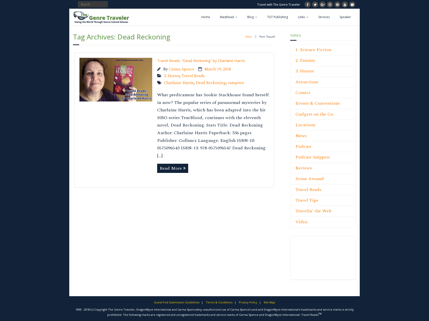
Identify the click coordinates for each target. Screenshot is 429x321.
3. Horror (171, 76)
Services (324, 17)
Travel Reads (193, 76)
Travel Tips (306, 200)
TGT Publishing (277, 17)
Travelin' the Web (313, 211)
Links (301, 17)
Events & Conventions (317, 103)
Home (205, 17)
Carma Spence (181, 69)
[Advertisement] (310, 261)
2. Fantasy (305, 60)
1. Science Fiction (313, 49)
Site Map (269, 302)
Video (301, 222)
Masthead (227, 17)
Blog (250, 17)
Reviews (303, 168)
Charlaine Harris (179, 83)
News (301, 135)
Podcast (303, 146)
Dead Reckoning (211, 83)
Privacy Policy (248, 302)
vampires (236, 83)
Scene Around (309, 178)
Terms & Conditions (219, 302)
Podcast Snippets (312, 157)
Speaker (345, 17)
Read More (171, 168)
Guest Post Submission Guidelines (176, 302)
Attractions (306, 82)
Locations (305, 125)
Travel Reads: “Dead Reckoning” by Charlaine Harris (201, 60)
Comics (302, 92)
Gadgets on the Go (314, 114)
